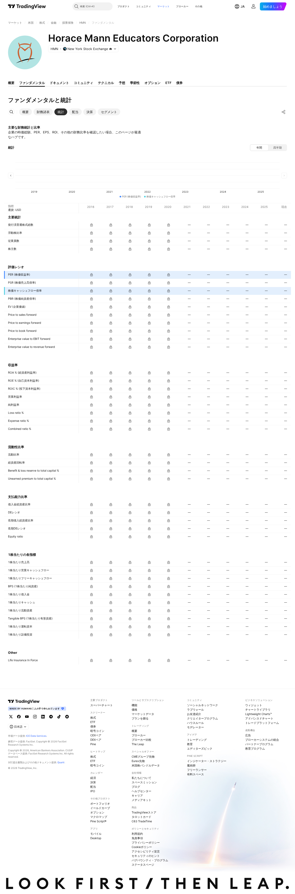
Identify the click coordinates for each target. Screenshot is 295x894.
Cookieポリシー (142, 847)
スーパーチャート (101, 705)
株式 (93, 717)
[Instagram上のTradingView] (35, 716)
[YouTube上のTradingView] (27, 716)
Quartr (60, 762)
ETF (92, 722)
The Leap (138, 744)
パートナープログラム (259, 744)
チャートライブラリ (258, 709)
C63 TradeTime (142, 821)
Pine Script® (98, 821)
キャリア (137, 795)
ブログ (136, 786)
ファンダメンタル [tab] (32, 83)
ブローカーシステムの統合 (262, 739)
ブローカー (182, 6)
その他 (198, 6)
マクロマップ (98, 816)
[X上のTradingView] (11, 716)
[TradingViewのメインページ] (27, 6)
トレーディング (197, 739)
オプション (97, 812)
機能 (134, 705)
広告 (248, 735)
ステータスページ (143, 864)
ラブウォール (195, 709)
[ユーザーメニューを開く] (253, 6)
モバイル (96, 833)
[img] (110, 49)
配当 (93, 786)
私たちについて (141, 778)
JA (243, 6)
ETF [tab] (168, 83)
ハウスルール (195, 722)
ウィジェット (253, 705)
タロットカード (141, 816)
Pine (93, 744)
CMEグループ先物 (143, 756)
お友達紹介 (194, 714)
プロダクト (123, 6)
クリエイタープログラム (202, 718)
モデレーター (195, 727)
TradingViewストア (144, 812)
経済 (93, 778)
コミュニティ (143, 6)
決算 (93, 782)
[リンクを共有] (283, 111)
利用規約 (137, 833)
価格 (134, 709)
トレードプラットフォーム (262, 722)
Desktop (95, 838)
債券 (93, 726)
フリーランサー (197, 769)
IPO (92, 791)
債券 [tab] (179, 83)
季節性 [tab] (135, 83)
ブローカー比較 (141, 739)
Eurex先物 (138, 761)
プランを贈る (140, 718)
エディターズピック (199, 748)
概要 (134, 731)
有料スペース (195, 774)
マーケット (163, 6)
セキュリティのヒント (146, 855)
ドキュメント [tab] (59, 83)
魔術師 (191, 765)
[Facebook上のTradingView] (19, 716)
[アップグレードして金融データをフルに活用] (91, 225)
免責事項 (137, 838)
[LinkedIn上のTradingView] (43, 716)
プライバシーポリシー (146, 842)
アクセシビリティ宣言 (146, 851)
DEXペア (95, 739)
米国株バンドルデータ (146, 765)
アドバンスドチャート (259, 718)
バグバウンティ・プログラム (150, 860)
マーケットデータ (143, 714)
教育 (190, 744)
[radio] (259, 147)
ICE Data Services (36, 735)
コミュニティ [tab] (83, 83)
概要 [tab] (11, 83)
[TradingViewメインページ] (24, 701)
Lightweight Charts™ (258, 714)
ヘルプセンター (141, 791)
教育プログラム (255, 748)
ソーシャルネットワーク (202, 705)
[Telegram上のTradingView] (51, 716)
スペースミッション (144, 782)
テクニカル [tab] (106, 83)
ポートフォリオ (100, 803)
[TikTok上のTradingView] (59, 716)
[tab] (25, 111)
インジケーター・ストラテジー (206, 761)
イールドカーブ (100, 808)
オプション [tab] (152, 83)
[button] (132, 6)
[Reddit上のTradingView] (67, 716)
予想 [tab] (122, 83)
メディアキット (141, 800)
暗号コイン (97, 731)
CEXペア (95, 735)
